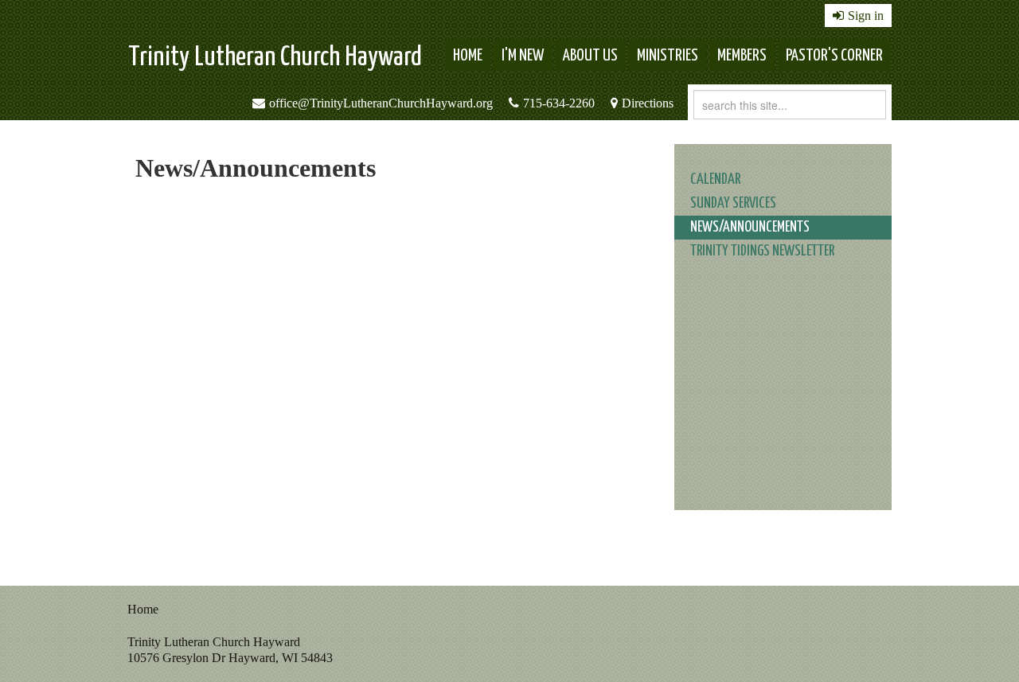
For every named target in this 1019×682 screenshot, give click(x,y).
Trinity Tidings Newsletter (762, 251)
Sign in (866, 15)
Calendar (715, 179)
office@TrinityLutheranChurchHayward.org (381, 103)
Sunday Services (733, 203)
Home (467, 56)
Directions (647, 103)
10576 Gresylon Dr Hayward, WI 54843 (230, 657)
